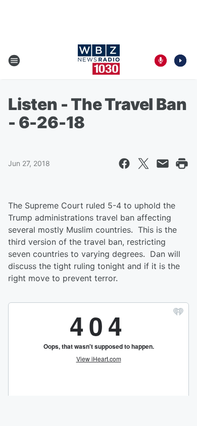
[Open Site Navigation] (14, 61)
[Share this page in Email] (163, 163)
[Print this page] (182, 163)
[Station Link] (99, 60)
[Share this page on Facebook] (124, 163)
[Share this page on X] (143, 163)
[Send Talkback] (161, 61)
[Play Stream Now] (180, 61)
